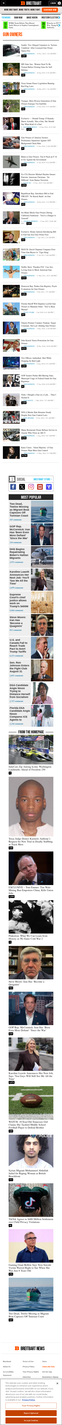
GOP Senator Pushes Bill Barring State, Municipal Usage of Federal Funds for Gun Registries (38, 378)
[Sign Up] (50, 10)
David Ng (27, 183)
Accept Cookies (31, 1420)
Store (44, 1362)
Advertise (27, 1377)
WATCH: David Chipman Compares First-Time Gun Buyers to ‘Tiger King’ (38, 251)
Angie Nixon (32, 17)
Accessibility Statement (8, 1373)
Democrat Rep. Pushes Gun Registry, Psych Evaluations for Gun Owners (39, 287)
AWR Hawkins (29, 54)
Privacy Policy (28, 1367)
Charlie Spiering (30, 221)
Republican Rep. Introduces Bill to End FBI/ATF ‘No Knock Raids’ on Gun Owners (37, 196)
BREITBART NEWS (33, 1348)
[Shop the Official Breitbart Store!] (43, 479)
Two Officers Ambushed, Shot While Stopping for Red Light (36, 359)
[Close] (57, 1383)
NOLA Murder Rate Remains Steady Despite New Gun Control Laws (36, 413)
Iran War (18, 17)
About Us (7, 1367)
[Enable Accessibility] (59, 3)
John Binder (28, 418)
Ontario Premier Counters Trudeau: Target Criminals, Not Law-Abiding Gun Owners (38, 324)
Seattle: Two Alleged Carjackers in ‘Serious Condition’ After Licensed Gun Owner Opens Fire (39, 48)
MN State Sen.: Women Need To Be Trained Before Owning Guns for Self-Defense (37, 67)
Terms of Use (28, 1362)
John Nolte (28, 400)
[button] (3, 3)
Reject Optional (31, 1413)
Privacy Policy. (28, 1400)
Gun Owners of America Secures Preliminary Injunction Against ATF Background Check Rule (36, 140)
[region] (31, 1402)
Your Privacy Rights (31, 1405)
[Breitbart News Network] (12, 479)
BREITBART (33, 3)
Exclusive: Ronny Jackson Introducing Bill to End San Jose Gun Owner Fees (38, 233)
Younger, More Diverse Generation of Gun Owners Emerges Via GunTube (38, 102)
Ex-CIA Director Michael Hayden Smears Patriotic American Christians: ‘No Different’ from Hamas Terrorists (38, 177)
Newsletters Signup (50, 1377)
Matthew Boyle (30, 127)
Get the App (47, 1372)
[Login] (53, 3)
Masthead (7, 1362)
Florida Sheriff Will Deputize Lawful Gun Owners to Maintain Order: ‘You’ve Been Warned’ (38, 306)
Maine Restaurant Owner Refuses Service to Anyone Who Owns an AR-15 (39, 431)
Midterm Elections (51, 17)
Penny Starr (28, 312)
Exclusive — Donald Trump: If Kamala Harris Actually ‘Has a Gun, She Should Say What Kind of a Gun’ (37, 121)
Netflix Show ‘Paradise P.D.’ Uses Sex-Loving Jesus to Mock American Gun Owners (37, 270)
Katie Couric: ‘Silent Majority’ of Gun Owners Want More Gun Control (37, 449)
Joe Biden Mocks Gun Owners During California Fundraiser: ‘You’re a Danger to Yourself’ (38, 215)
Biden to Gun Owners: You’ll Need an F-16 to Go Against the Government (39, 158)
